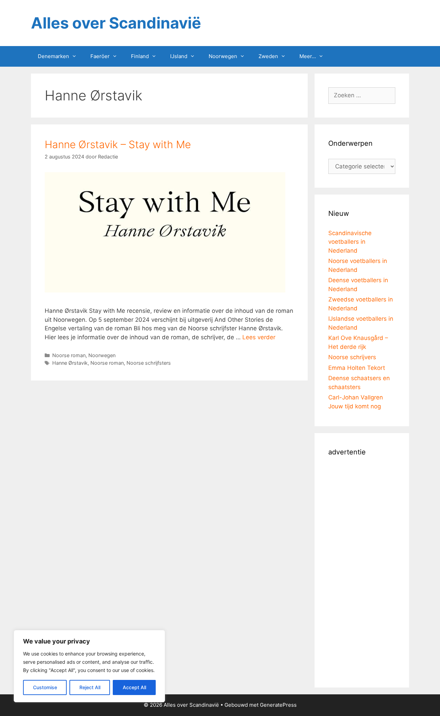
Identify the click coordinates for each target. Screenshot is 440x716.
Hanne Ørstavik (70, 363)
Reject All (89, 687)
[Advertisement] (361, 570)
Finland (140, 56)
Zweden (268, 56)
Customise (45, 687)
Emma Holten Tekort (356, 367)
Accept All (134, 687)
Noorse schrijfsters (148, 363)
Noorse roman (69, 355)
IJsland (178, 56)
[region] (89, 666)
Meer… (307, 56)
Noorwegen (223, 56)
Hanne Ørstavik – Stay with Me (118, 144)
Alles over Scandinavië (116, 22)
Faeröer (100, 56)
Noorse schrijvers (352, 357)
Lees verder (258, 337)
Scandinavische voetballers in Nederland (350, 242)
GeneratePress (278, 705)
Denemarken (53, 56)
